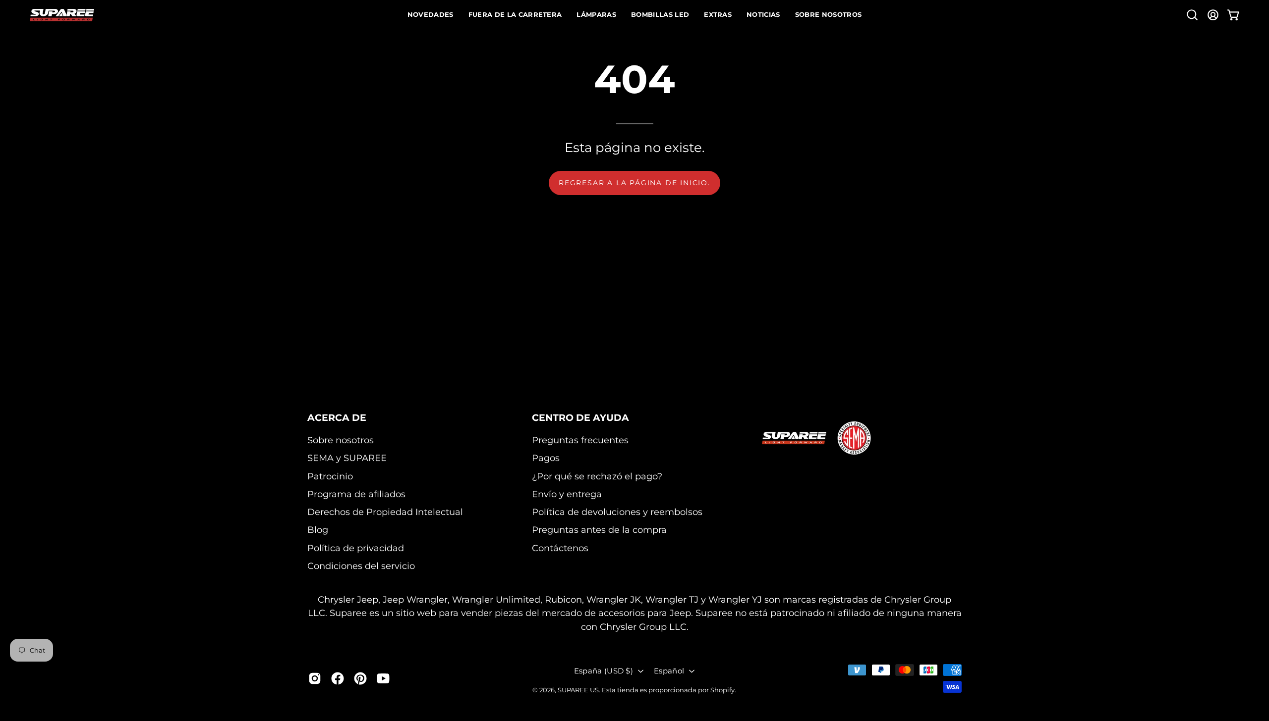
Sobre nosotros (340, 440)
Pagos (546, 458)
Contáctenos (560, 548)
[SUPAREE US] (62, 15)
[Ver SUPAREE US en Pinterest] (360, 678)
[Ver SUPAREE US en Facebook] (337, 678)
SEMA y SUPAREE (347, 458)
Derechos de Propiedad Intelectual (385, 512)
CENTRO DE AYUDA (580, 417)
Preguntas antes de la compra (599, 530)
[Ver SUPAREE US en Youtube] (383, 678)
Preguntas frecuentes (580, 440)
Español (669, 670)
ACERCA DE (336, 417)
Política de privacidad (355, 548)
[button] (1192, 14)
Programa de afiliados (356, 494)
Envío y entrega (567, 494)
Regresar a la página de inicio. (634, 182)
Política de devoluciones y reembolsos (617, 512)
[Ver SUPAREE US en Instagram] (314, 678)
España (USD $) (603, 670)
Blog (317, 530)
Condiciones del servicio (361, 566)
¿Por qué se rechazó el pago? (597, 476)
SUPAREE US (578, 690)
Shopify (722, 690)
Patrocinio (330, 476)
